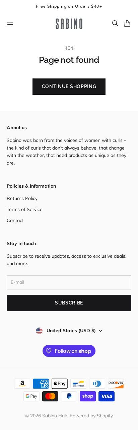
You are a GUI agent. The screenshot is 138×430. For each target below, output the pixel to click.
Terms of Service (25, 209)
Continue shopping (69, 86)
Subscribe (69, 302)
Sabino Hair (54, 416)
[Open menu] (10, 23)
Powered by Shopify (91, 416)
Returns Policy (22, 198)
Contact (15, 220)
